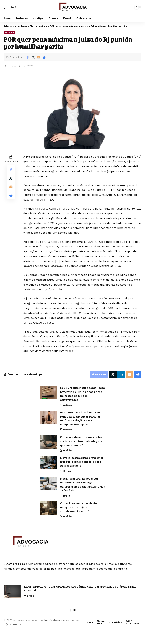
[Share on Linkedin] (121, 374)
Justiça (9, 32)
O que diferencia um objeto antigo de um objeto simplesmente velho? (78, 507)
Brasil (66, 495)
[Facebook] (70, 610)
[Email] (38, 57)
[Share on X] (33, 57)
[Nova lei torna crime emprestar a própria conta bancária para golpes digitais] (48, 462)
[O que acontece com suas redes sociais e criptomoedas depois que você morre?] (48, 442)
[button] (7, 7)
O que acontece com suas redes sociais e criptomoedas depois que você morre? (81, 441)
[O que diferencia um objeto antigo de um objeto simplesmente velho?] (48, 508)
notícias (67, 405)
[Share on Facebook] (27, 57)
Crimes (67, 471)
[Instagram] (74, 610)
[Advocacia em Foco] (72, 7)
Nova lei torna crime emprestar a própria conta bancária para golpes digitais (81, 461)
